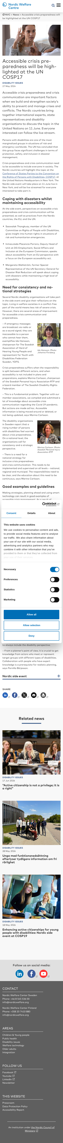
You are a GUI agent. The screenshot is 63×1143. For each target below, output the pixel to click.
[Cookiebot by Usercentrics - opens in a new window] (45, 504)
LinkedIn (7, 1079)
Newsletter (8, 1082)
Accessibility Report (13, 1109)
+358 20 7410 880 (20, 1011)
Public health (9, 1038)
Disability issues (11, 1041)
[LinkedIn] (6, 696)
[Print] (44, 696)
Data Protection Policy (14, 1106)
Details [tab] (31, 513)
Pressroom (8, 1102)
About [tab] (51, 513)
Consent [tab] (11, 513)
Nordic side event (14, 676)
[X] (25, 696)
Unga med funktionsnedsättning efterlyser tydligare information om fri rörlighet (29, 859)
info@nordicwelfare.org (15, 1002)
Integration (8, 1052)
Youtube (7, 1075)
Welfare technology (13, 1045)
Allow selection (31, 625)
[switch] (54, 579)
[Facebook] (16, 696)
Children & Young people (15, 1034)
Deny (31, 635)
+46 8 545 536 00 (19, 998)
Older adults (9, 1048)
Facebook (7, 1072)
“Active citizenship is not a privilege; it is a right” (30, 786)
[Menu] (59, 5)
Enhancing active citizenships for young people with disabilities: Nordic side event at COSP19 (30, 933)
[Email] (35, 696)
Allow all (31, 614)
